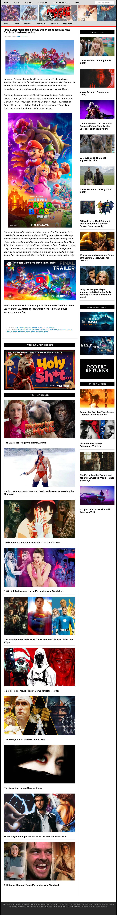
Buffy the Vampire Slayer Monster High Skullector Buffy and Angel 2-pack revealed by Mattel (95, 293)
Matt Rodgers (21, 328)
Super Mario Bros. (18, 332)
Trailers (41, 328)
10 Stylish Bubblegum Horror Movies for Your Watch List (33, 591)
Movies (30, 328)
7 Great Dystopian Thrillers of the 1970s (25, 739)
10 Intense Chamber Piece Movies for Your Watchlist (31, 885)
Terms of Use (64, 906)
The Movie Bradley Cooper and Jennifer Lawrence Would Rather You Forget (97, 478)
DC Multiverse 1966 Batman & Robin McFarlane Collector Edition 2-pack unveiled (95, 224)
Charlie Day (33, 330)
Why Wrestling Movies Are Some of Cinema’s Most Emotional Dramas (97, 258)
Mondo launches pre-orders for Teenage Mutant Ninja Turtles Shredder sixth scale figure (96, 126)
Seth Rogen (62, 330)
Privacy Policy (75, 906)
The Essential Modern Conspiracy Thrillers (91, 445)
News (35, 328)
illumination (52, 330)
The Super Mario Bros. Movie (37, 332)
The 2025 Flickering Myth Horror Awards (25, 443)
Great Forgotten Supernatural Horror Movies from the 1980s (35, 836)
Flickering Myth (58, 13)
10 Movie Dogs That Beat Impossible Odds (93, 159)
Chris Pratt (42, 330)
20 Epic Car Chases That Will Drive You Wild (95, 510)
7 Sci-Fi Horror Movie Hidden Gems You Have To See (31, 691)
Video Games (50, 328)
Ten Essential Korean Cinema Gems (23, 788)
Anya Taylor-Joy (22, 330)
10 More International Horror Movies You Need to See (32, 542)
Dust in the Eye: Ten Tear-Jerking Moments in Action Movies (97, 413)
